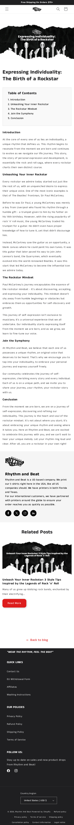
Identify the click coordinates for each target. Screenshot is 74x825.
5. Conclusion (16, 118)
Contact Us (13, 671)
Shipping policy (56, 817)
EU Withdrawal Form (18, 679)
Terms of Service (16, 739)
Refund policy (60, 811)
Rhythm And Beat (23, 811)
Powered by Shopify (41, 811)
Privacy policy (20, 817)
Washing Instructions (19, 694)
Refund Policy (14, 724)
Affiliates (12, 687)
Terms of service (38, 817)
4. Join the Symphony (21, 113)
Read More (14, 603)
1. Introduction (16, 99)
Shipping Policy (15, 732)
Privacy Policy (14, 716)
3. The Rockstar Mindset (22, 109)
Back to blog (39, 640)
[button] (7, 9)
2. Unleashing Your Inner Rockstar (28, 104)
